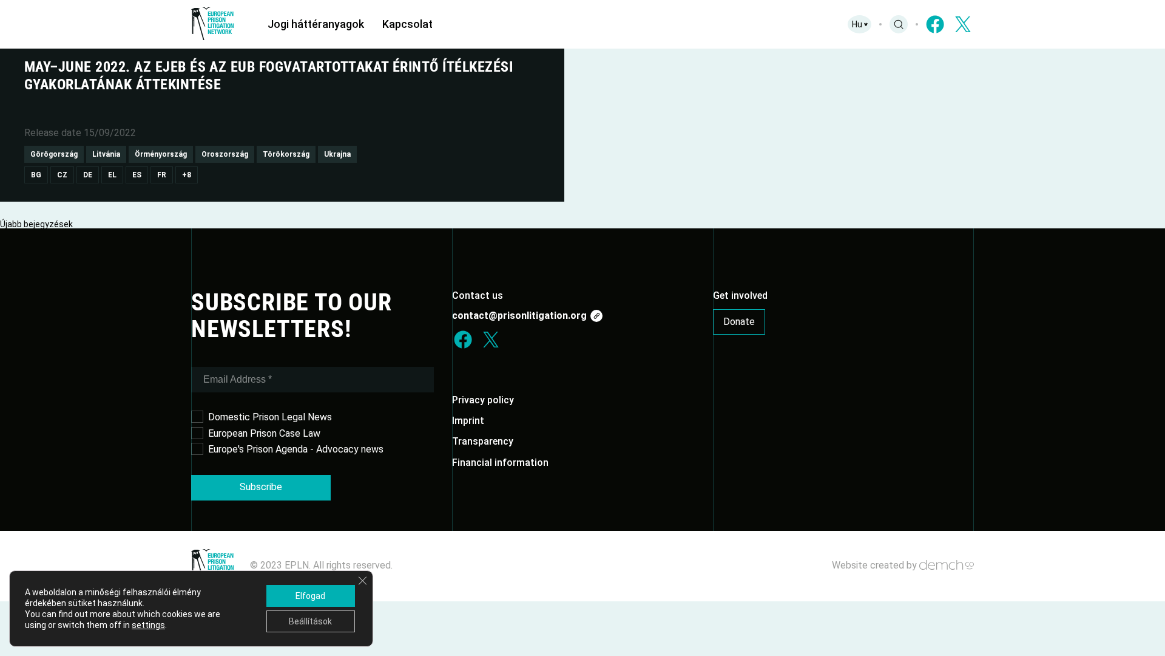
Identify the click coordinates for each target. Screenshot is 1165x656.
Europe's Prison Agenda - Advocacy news (295, 449)
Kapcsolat (407, 24)
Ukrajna (337, 154)
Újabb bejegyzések (36, 224)
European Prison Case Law (264, 433)
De (87, 175)
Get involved (740, 295)
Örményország (161, 154)
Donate (739, 321)
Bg (36, 175)
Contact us (477, 295)
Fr (161, 175)
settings (148, 625)
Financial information (500, 462)
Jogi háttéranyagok (316, 24)
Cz (62, 175)
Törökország (286, 154)
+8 (186, 175)
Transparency (482, 441)
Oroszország (224, 154)
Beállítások (310, 621)
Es (136, 175)
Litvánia (106, 154)
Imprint (468, 420)
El (112, 175)
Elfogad (310, 596)
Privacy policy (483, 400)
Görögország (54, 154)
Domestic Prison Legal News (270, 417)
